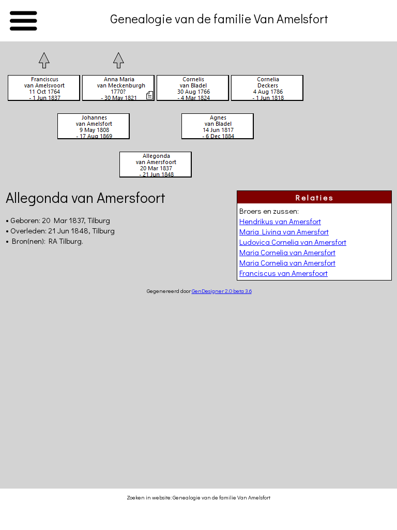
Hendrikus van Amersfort (280, 221)
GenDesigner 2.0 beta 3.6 (222, 291)
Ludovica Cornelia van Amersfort (292, 242)
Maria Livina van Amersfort (284, 231)
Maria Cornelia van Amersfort (287, 252)
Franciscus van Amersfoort (283, 273)
